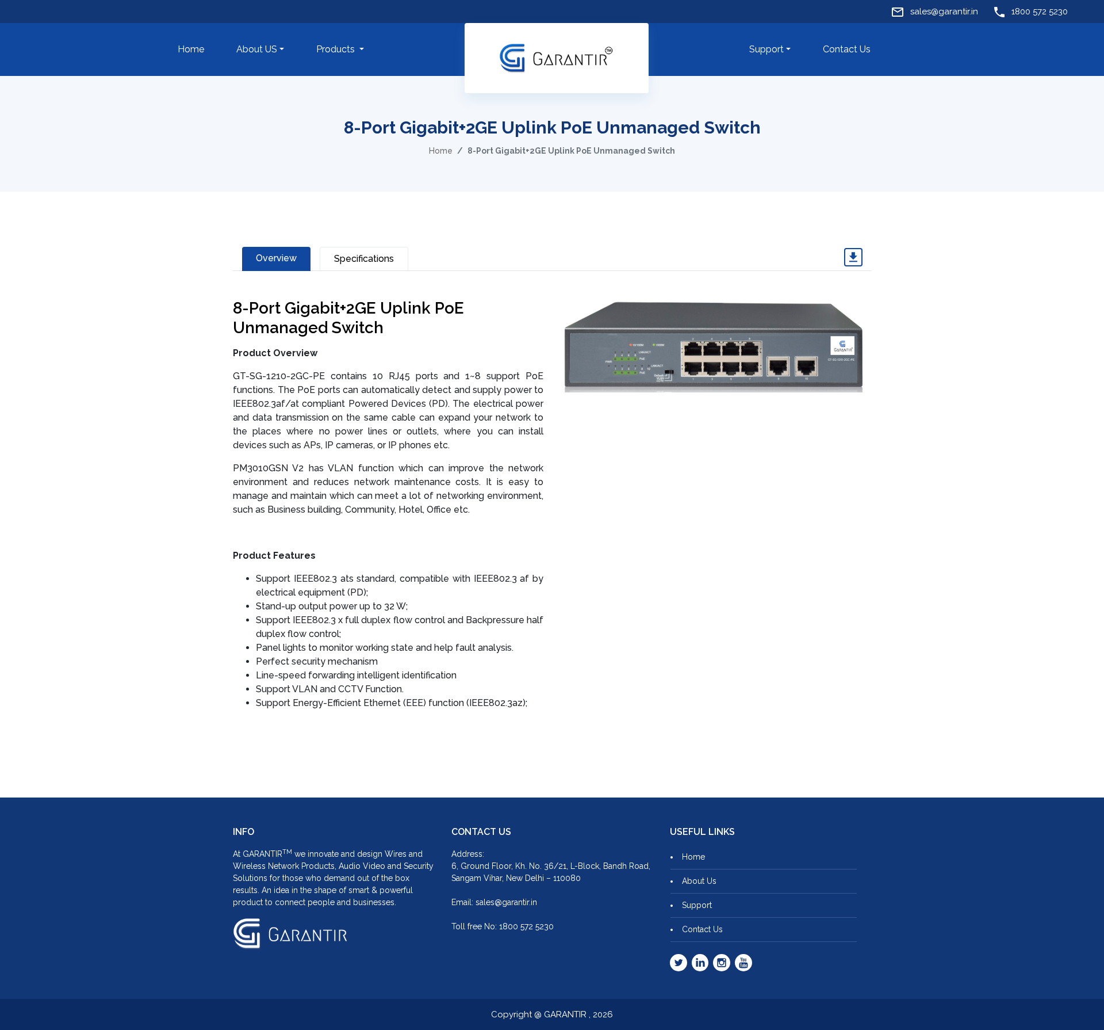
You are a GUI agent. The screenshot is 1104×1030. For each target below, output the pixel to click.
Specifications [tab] (364, 258)
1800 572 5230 (1038, 11)
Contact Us (847, 49)
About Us (699, 881)
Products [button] (336, 49)
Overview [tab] (276, 258)
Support (766, 49)
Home (191, 49)
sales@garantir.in (943, 11)
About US (256, 49)
